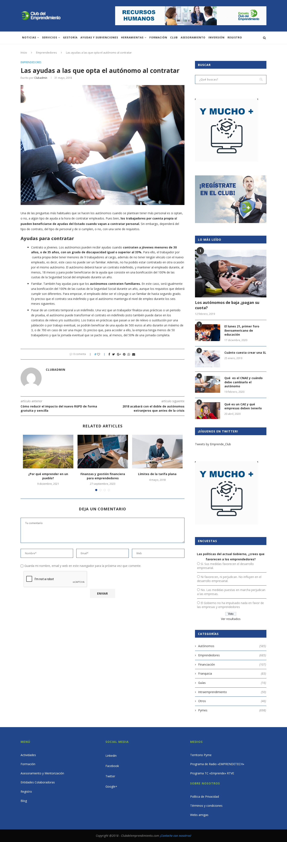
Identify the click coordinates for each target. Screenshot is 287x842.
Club (174, 37)
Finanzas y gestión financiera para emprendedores (102, 476)
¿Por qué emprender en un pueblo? (48, 476)
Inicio (24, 52)
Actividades (28, 755)
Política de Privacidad (204, 797)
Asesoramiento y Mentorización (42, 773)
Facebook (112, 766)
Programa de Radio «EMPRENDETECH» (217, 764)
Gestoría (70, 37)
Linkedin (111, 756)
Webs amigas (199, 815)
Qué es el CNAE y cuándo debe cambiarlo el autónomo (243, 382)
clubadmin (40, 78)
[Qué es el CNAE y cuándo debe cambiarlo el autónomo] (207, 384)
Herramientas (132, 37)
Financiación (232, 664)
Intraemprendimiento (232, 692)
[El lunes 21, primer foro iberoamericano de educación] (207, 332)
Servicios (49, 37)
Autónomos (232, 646)
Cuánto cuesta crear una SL (245, 353)
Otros (232, 701)
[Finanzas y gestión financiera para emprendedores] (103, 451)
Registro (235, 37)
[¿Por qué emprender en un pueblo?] (48, 451)
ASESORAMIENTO (193, 37)
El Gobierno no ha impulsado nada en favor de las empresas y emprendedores (230, 605)
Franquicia (232, 673)
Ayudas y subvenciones (99, 37)
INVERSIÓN (216, 37)
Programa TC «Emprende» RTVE (212, 773)
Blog (24, 801)
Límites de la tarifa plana (157, 474)
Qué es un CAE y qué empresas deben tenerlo (243, 406)
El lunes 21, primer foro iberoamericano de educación (241, 330)
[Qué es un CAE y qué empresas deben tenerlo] (207, 410)
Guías (232, 683)
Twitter (110, 776)
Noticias (29, 37)
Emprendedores (46, 52)
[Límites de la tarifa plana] (157, 451)
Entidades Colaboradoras (38, 782)
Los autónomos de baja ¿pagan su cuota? (227, 305)
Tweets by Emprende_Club (213, 444)
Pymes (232, 710)
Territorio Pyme (201, 755)
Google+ (111, 786)
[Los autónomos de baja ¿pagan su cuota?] (230, 273)
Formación (158, 37)
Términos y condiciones (206, 806)
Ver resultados (231, 619)
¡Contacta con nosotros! (175, 836)
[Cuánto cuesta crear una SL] (207, 359)
